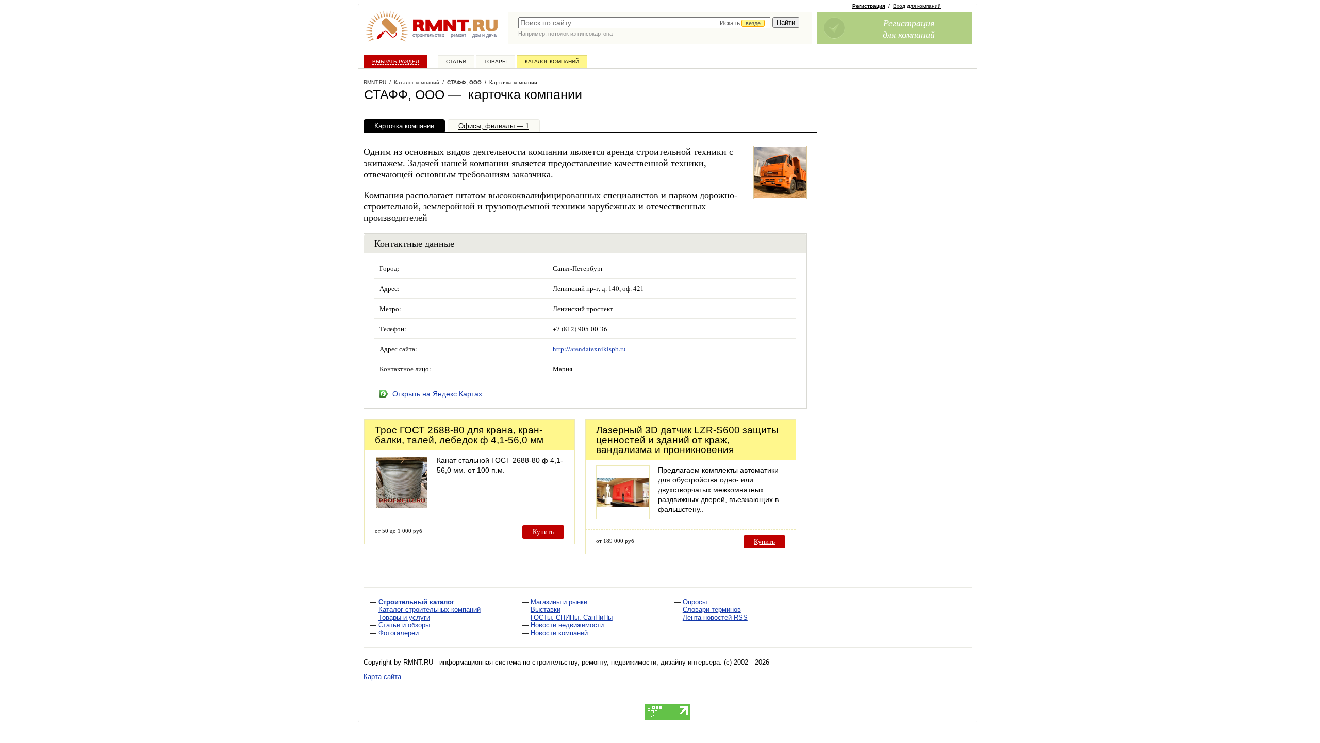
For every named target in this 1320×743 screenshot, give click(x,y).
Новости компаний (559, 633)
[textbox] (644, 22)
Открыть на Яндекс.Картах (437, 394)
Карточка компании (404, 126)
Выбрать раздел (395, 61)
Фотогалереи (398, 633)
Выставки (545, 609)
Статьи (456, 61)
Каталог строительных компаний (429, 609)
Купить (543, 532)
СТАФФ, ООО (464, 82)
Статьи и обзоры (404, 625)
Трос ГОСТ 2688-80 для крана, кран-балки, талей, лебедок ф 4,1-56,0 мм (459, 435)
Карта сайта (382, 677)
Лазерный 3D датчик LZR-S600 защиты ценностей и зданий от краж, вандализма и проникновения (687, 440)
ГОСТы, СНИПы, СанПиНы (572, 617)
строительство (428, 35)
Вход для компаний (917, 6)
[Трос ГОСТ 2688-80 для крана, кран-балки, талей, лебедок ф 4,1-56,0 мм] (401, 506)
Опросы (695, 602)
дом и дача (484, 35)
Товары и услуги (404, 617)
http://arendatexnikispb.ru (589, 348)
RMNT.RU (375, 82)
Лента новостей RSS (715, 617)
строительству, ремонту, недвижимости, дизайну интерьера (626, 662)
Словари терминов (712, 609)
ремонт (458, 35)
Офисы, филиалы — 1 (493, 126)
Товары (495, 61)
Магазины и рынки (559, 602)
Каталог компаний (552, 61)
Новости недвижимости (567, 625)
